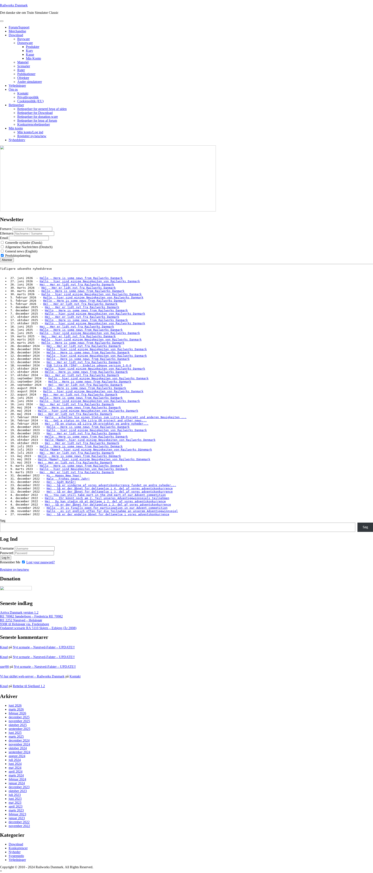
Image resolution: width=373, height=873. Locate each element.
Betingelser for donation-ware (37, 116)
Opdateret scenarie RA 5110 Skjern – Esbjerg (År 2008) (38, 628)
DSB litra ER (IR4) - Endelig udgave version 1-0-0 (89, 365)
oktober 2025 (18, 725)
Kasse (30, 54)
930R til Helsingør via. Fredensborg (24, 624)
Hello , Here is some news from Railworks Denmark (81, 446)
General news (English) (20, 251)
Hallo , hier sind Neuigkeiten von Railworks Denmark (84, 469)
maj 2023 (15, 802)
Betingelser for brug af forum (37, 120)
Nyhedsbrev (17, 140)
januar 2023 (17, 818)
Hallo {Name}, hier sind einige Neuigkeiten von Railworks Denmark (100, 439)
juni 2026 (15, 705)
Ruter (21, 70)
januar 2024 (17, 783)
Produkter (32, 47)
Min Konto (33, 58)
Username (7, 548)
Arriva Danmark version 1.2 (19, 612)
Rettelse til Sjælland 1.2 (29, 686)
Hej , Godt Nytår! (61, 482)
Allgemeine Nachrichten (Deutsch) (28, 247)
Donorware (25, 43)
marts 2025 (16, 736)
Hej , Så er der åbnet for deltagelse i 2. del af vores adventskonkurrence (108, 504)
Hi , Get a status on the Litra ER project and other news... (96, 420)
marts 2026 (16, 709)
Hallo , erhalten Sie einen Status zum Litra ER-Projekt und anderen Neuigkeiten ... (115, 417)
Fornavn (5, 229)
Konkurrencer (18, 848)
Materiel (22, 62)
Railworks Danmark (14, 5)
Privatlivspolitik (28, 97)
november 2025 (19, 721)
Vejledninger (17, 85)
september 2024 (19, 752)
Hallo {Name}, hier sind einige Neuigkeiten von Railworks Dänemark (96, 449)
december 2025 (19, 717)
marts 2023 (16, 810)
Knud (4, 647)
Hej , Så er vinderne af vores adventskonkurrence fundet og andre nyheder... (111, 485)
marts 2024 (16, 775)
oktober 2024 (18, 748)
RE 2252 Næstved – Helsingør (21, 620)
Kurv (29, 50)
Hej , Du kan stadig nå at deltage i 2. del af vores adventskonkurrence (105, 501)
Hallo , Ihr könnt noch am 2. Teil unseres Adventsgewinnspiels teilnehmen (107, 498)
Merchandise (17, 31)
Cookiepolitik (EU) (30, 101)
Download (16, 35)
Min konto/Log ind (30, 132)
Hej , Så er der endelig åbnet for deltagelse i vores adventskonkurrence (108, 514)
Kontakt (22, 93)
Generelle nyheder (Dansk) (23, 242)
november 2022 (19, 826)
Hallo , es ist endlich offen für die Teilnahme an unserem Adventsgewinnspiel (112, 511)
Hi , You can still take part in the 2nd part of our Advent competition (105, 494)
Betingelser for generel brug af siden (42, 109)
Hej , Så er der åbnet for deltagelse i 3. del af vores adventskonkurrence (110, 491)
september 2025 (19, 729)
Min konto (16, 128)
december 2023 (19, 787)
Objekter (23, 78)
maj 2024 (15, 767)
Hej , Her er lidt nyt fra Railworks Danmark (77, 284)
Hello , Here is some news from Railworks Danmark (81, 278)
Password (6, 553)
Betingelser (16, 105)
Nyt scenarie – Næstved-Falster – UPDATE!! (44, 647)
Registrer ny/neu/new (31, 136)
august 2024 (17, 756)
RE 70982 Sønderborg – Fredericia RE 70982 (31, 616)
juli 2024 (15, 760)
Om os (13, 89)
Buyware (23, 39)
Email (4, 238)
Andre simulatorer (29, 82)
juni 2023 (15, 799)
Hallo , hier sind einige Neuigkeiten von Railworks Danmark (90, 281)
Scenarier (23, 66)
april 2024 (15, 771)
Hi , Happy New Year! (64, 475)
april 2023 (15, 806)
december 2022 (19, 822)
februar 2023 (17, 814)
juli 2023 (15, 795)
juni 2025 (15, 732)
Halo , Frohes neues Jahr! (68, 478)
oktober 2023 (18, 791)
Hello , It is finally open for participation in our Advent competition (107, 507)
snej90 (4, 666)
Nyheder (15, 852)
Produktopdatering (17, 255)
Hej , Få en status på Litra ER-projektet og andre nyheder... (97, 423)
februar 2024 (17, 779)
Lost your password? (40, 562)
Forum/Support (19, 27)
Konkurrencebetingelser (33, 124)
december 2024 (19, 740)
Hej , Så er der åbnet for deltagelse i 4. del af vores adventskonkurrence (110, 488)
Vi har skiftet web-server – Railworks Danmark (32, 676)
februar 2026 (17, 713)
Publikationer (26, 74)
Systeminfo (16, 856)
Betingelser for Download (35, 113)
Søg (2, 520)
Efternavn (6, 233)
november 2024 (19, 744)
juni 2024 (15, 764)
